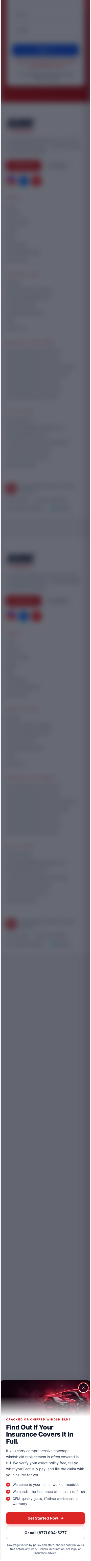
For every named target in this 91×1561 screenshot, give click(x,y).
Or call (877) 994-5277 (46, 1532)
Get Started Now (46, 1518)
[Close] (83, 1387)
